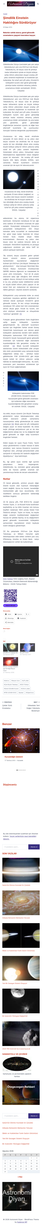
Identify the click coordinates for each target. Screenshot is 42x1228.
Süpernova (30, 692)
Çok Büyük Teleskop (11, 684)
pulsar (21, 692)
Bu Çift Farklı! (24, 652)
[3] (13, 424)
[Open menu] (4, 3)
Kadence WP (22, 1222)
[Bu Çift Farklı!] (27, 647)
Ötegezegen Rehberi (21, 1086)
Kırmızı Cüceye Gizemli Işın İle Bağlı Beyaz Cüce (10, 668)
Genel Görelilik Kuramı (11, 688)
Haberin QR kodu (10, 605)
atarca (6, 680)
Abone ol (34, 847)
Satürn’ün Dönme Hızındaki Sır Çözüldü (16, 885)
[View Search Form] (38, 4)
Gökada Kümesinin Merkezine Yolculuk (16, 918)
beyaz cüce (15, 680)
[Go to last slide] (5, 748)
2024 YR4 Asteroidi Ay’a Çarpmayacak (16, 1049)
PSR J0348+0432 (10, 692)
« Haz (20, 1177)
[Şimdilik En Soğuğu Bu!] (10, 647)
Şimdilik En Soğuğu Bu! (10, 652)
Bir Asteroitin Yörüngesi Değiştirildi (14, 1016)
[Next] (36, 748)
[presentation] (21, 740)
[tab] (17, 770)
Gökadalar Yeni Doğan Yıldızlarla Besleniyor (33, 706)
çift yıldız (25, 680)
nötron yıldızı (25, 688)
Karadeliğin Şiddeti (14, 757)
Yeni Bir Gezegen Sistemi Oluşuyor (14, 983)
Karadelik (20, 760)
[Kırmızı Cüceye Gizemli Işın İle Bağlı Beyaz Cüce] (10, 661)
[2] (14, 346)
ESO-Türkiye (8, 579)
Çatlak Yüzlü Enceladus (7, 705)
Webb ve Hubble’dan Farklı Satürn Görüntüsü (18, 951)
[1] (21, 314)
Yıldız (5, 14)
